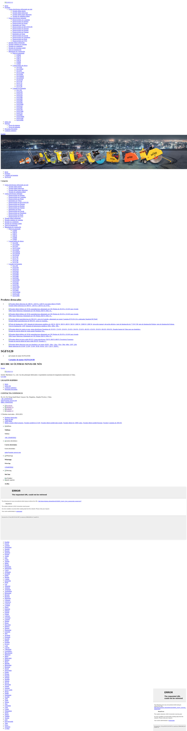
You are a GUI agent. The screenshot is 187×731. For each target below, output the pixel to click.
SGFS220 (19, 95)
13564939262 (9, 467)
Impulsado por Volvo (18, 25)
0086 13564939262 (7, 402)
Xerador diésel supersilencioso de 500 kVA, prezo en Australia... (28, 321)
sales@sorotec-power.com (9, 400)
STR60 (18, 55)
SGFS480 (19, 101)
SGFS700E (19, 111)
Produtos (7, 7)
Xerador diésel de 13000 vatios (72, 423)
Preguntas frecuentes (11, 129)
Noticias (7, 123)
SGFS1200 (19, 118)
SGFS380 (19, 97)
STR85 (18, 64)
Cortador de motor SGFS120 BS (22, 360)
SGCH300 (19, 74)
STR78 (18, 60)
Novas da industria (14, 127)
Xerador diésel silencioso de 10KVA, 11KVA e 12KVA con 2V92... (29, 305)
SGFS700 (19, 109)
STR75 (18, 58)
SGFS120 (19, 94)
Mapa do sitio (9, 419)
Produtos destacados (11, 417)
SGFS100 (19, 92)
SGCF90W (19, 69)
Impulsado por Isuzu (18, 34)
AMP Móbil (8, 421)
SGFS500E (19, 104)
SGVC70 (19, 83)
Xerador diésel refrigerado (17, 42)
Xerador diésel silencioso (20, 13)
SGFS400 (19, 99)
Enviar (3, 368)
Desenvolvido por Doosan (20, 28)
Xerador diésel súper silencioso (22, 14)
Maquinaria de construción (17, 51)
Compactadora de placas (19, 65)
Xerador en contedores (15, 46)
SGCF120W (20, 72)
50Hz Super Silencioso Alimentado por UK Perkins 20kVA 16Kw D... (30, 311)
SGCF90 (19, 67)
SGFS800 (19, 115)
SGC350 (19, 90)
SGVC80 (19, 85)
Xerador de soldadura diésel (21, 16)
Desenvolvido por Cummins (21, 20)
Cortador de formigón (19, 88)
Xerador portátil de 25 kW (32, 423)
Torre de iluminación (15, 50)
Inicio (6, 6)
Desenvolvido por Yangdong (21, 37)
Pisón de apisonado (18, 53)
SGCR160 (19, 79)
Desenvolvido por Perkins (20, 21)
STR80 (18, 62)
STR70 (18, 57)
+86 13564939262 (6, 399)
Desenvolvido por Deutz (20, 23)
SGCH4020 (20, 76)
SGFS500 (19, 102)
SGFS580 (19, 108)
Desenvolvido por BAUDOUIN (22, 27)
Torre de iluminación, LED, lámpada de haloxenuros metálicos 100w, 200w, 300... (34, 326)
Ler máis (3, 376)
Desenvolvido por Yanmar (20, 32)
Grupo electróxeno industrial (17, 18)
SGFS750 (19, 113)
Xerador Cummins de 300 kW (112, 423)
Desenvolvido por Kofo (19, 39)
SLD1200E (19, 120)
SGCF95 (19, 71)
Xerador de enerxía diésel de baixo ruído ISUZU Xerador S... (27, 341)
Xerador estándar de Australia (18, 44)
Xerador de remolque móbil (17, 48)
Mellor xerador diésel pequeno (14, 423)
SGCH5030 (20, 78)
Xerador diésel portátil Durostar (92, 423)
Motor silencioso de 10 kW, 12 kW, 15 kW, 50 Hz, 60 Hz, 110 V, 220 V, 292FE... (34, 346)
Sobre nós (8, 122)
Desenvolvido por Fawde (20, 35)
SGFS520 (19, 106)
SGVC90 (19, 86)
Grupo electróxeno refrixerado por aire (20, 9)
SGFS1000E (20, 116)
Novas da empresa (14, 125)
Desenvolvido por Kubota (20, 30)
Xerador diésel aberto (19, 11)
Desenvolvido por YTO (19, 41)
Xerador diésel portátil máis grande (51, 423)
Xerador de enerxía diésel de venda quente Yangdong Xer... (27, 331)
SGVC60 (19, 81)
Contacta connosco (10, 130)
